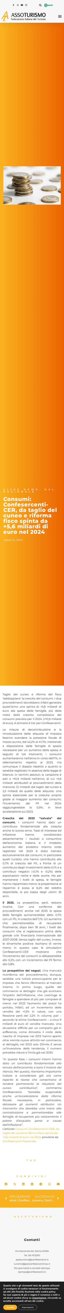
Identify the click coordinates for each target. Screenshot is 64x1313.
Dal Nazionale (29, 490)
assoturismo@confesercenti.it (32, 1259)
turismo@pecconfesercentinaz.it (32, 1264)
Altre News (21, 489)
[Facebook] (14, 5)
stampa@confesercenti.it (32, 1272)
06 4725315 (34, 1255)
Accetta (10, 1307)
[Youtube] (22, 5)
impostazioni (39, 1298)
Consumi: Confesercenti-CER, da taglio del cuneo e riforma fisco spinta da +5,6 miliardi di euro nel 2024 (31, 1133)
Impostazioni (28, 1307)
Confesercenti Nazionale (19, 1141)
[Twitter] (18, 5)
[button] (40, 5)
